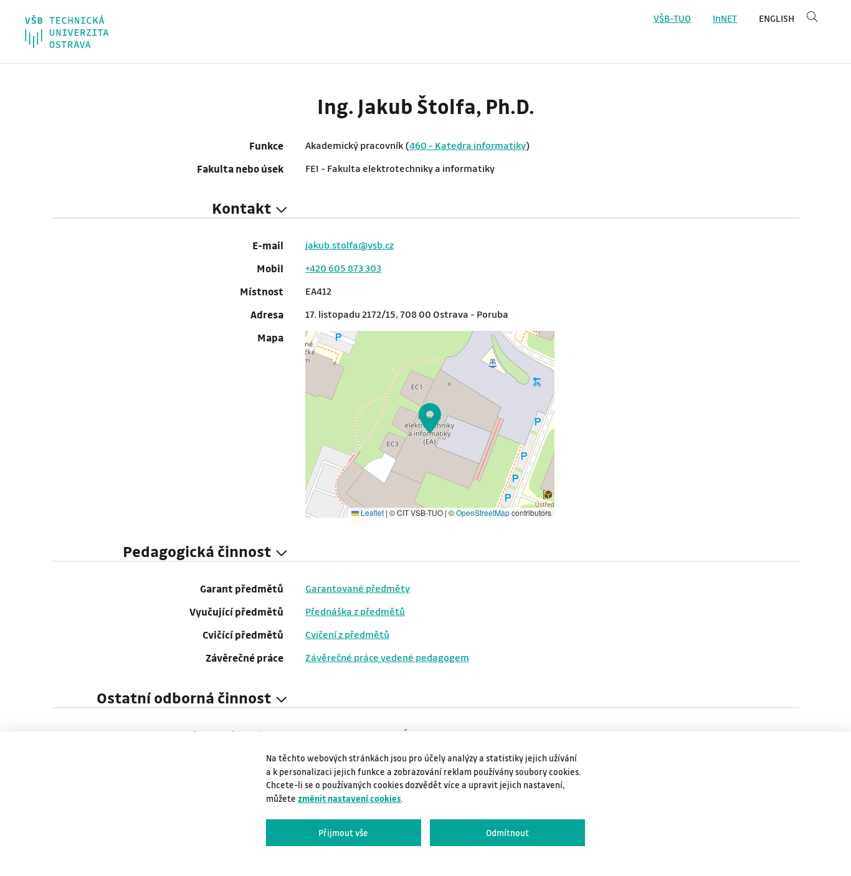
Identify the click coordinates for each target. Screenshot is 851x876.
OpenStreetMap (483, 512)
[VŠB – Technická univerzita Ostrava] (66, 31)
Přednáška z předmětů (355, 611)
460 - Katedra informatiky (467, 145)
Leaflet (371, 512)
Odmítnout (507, 832)
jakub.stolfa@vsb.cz (349, 245)
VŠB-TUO (672, 18)
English (776, 18)
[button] (430, 418)
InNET (725, 18)
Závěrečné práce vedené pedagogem (387, 657)
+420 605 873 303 (343, 268)
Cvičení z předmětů (347, 634)
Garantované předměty (357, 588)
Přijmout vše (343, 832)
